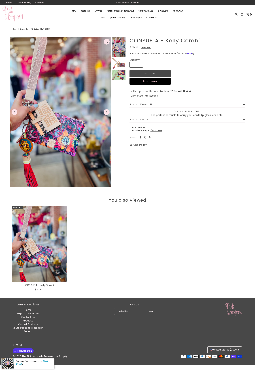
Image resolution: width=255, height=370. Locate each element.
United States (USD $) (226, 349)
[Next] (107, 112)
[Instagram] (21, 345)
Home (9, 2)
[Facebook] (13, 345)
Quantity (134, 59)
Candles (150, 18)
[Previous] (14, 112)
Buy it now (150, 81)
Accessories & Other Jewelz (120, 11)
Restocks (85, 11)
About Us (28, 320)
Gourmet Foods (117, 18)
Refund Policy (24, 2)
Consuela (24, 29)
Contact (39, 2)
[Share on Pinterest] (150, 137)
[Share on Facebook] (140, 137)
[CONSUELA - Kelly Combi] (39, 244)
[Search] (236, 14)
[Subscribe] (150, 311)
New (74, 11)
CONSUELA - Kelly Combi (39, 285)
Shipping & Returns (28, 313)
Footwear (178, 11)
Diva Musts (163, 11)
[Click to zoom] (107, 42)
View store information (144, 96)
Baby (103, 18)
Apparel (98, 11)
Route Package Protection (28, 328)
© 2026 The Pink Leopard (27, 356)
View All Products (28, 324)
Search (28, 331)
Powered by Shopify (55, 356)
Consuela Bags (145, 11)
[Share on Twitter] (145, 137)
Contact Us (28, 317)
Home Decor (136, 18)
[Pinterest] (17, 345)
